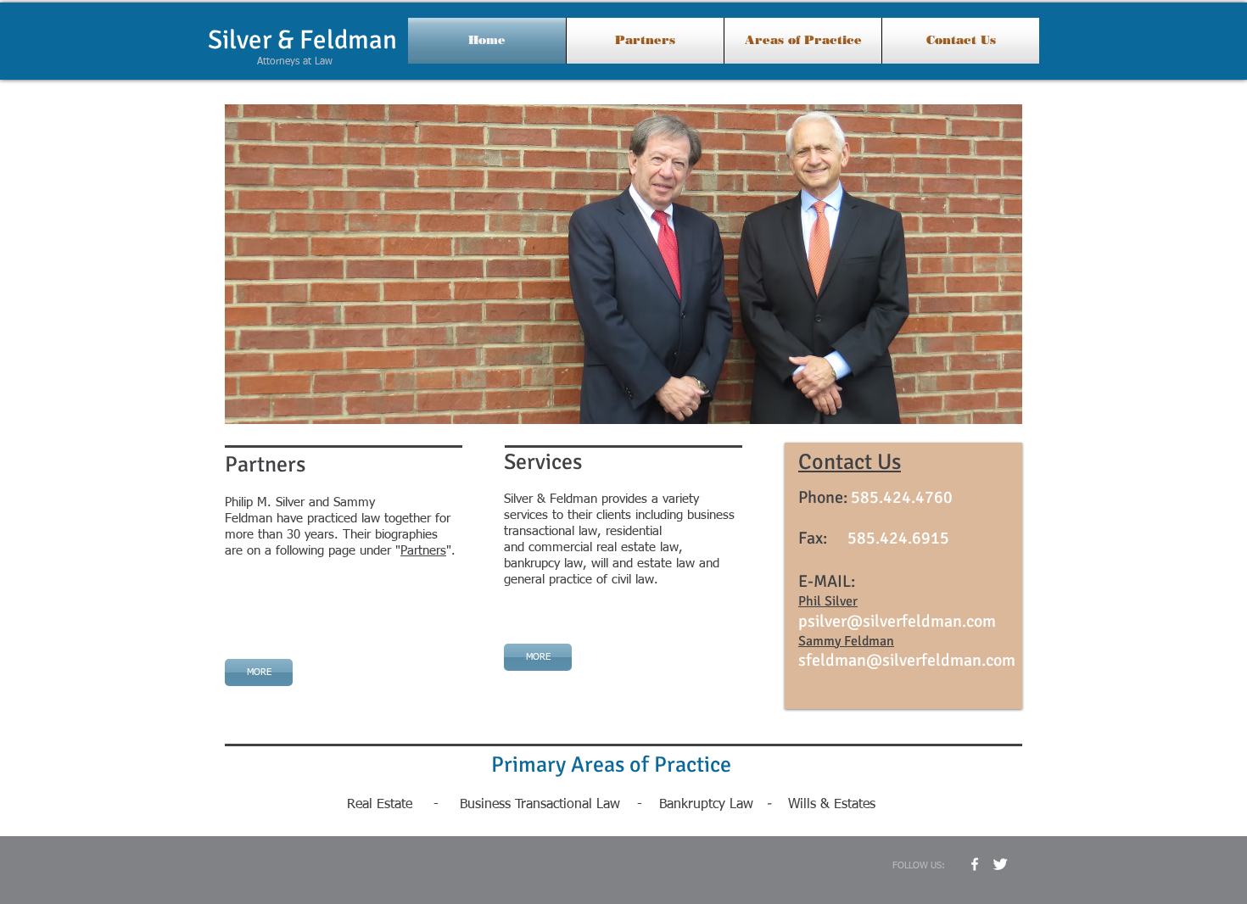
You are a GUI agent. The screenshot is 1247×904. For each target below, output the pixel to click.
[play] (986, 409)
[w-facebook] (974, 864)
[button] (623, 264)
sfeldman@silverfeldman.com (906, 660)
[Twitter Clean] (1000, 864)
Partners (423, 550)
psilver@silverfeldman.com (897, 621)
